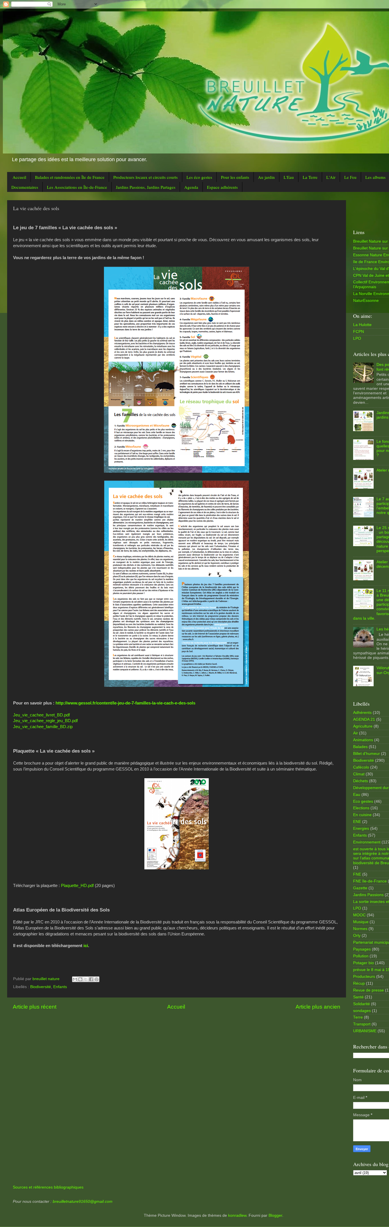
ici (85, 945)
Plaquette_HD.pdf (77, 885)
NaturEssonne (366, 300)
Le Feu (350, 177)
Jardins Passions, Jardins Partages (145, 187)
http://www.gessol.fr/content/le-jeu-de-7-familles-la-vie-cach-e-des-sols (125, 703)
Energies (361, 828)
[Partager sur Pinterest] (96, 979)
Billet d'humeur (366, 753)
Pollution (360, 956)
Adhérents (362, 712)
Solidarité (361, 1004)
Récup (359, 983)
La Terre (310, 177)
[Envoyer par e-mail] (75, 979)
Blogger (275, 1215)
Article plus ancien (318, 1007)
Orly (357, 935)
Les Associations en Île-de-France (77, 187)
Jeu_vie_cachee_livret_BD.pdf (41, 715)
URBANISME (364, 1031)
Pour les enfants (235, 177)
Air (355, 733)
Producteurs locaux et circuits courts (145, 177)
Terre (358, 1017)
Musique (360, 922)
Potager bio (363, 963)
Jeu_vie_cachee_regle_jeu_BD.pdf (45, 720)
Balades (360, 747)
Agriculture (362, 726)
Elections (361, 808)
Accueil (19, 177)
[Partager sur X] (86, 979)
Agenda (191, 187)
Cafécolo (361, 767)
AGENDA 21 (364, 719)
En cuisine (362, 815)
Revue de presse (368, 990)
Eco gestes (363, 801)
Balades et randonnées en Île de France (70, 177)
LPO (357, 338)
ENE (357, 822)
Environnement (366, 842)
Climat (359, 774)
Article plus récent (34, 1007)
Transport (361, 1024)
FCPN (358, 331)
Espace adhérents (222, 187)
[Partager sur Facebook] (91, 979)
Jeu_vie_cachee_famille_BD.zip (43, 726)
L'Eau (289, 177)
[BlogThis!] (80, 979)
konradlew (237, 1215)
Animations (363, 740)
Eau (356, 794)
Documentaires (24, 187)
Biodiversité (40, 987)
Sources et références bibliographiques (48, 1187)
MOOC (359, 915)
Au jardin (266, 177)
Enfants (60, 987)
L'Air (330, 177)
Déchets (360, 781)
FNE (357, 874)
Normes (360, 929)
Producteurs (364, 976)
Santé (358, 997)
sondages (362, 1011)
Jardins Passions (368, 895)
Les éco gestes (199, 177)
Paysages (362, 949)
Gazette (360, 888)
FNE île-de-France (370, 881)
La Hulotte (362, 325)
